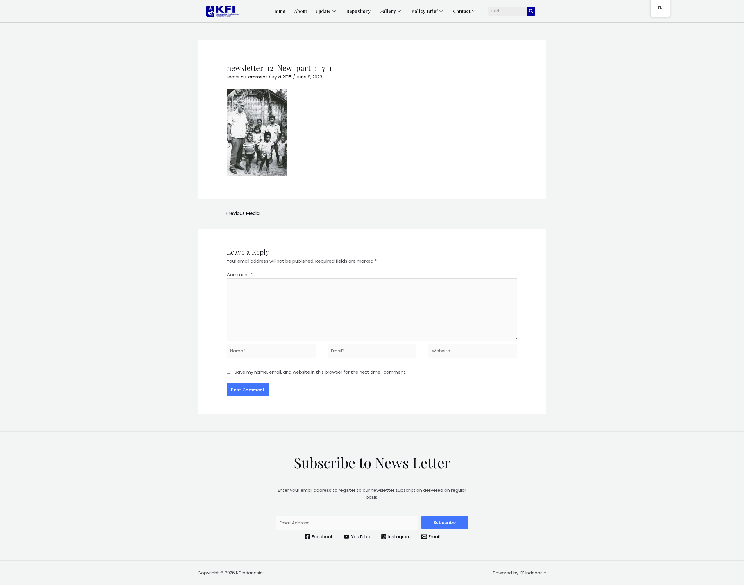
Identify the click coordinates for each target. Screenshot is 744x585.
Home (278, 11)
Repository (358, 11)
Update (323, 11)
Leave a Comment (247, 77)
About (300, 11)
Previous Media (240, 213)
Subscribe (445, 522)
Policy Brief (424, 11)
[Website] (472, 352)
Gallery (387, 11)
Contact (461, 11)
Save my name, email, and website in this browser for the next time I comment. (320, 372)
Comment (240, 275)
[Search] (531, 11)
